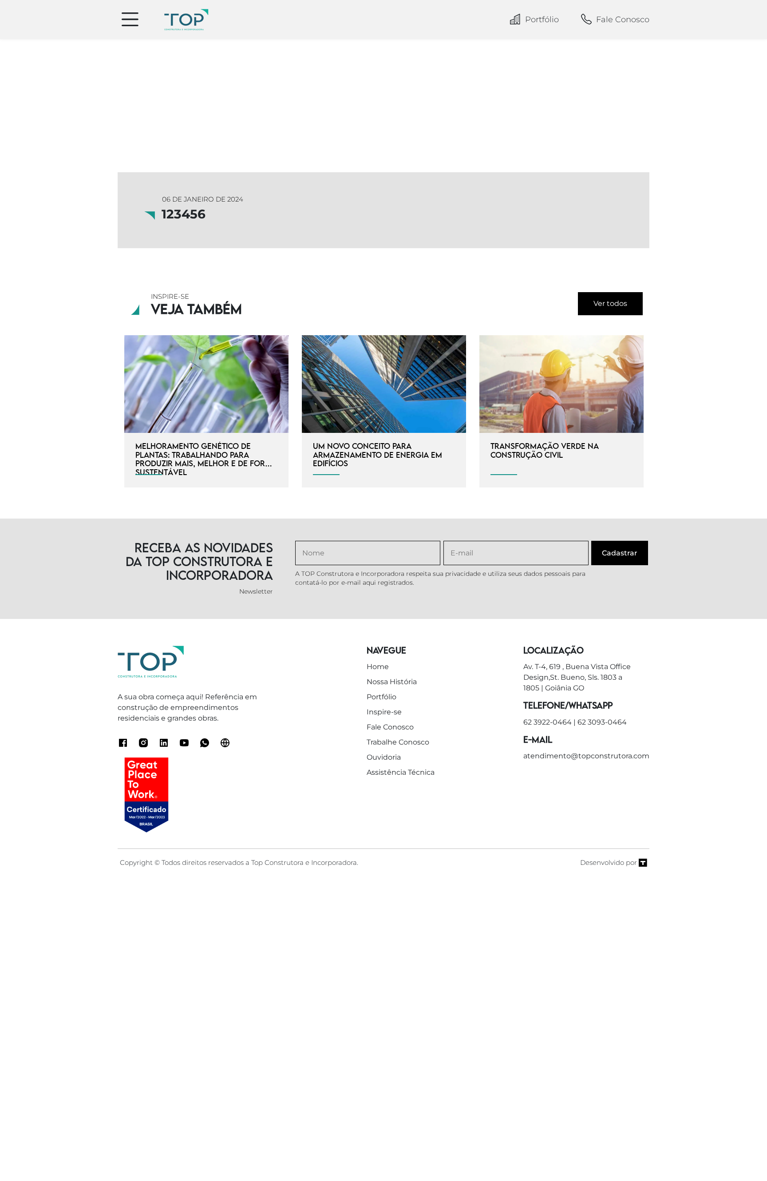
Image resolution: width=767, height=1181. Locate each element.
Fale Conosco (622, 19)
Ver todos (610, 303)
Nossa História (392, 682)
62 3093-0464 (602, 722)
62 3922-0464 (547, 722)
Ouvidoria (384, 757)
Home (378, 666)
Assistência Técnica (401, 772)
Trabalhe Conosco (398, 742)
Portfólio (542, 19)
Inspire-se (384, 712)
